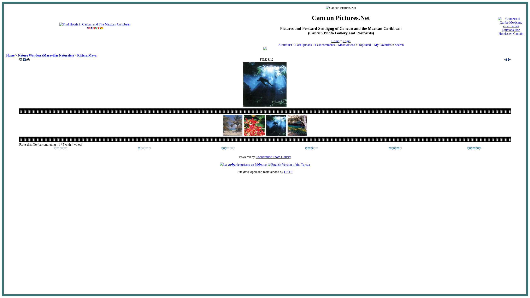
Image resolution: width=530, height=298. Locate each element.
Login (347, 41)
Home (335, 41)
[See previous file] (505, 58)
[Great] (474, 148)
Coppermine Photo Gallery (273, 157)
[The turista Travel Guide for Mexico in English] (288, 164)
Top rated (364, 45)
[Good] (311, 148)
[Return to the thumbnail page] (21, 58)
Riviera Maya (86, 55)
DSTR (288, 172)
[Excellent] (395, 148)
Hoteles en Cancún (511, 33)
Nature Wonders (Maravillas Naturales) (46, 55)
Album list (285, 45)
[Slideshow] (28, 58)
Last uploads (303, 45)
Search (399, 45)
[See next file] (509, 58)
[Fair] (228, 148)
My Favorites (382, 45)
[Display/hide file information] (24, 58)
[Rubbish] (60, 148)
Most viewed (346, 45)
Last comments (325, 45)
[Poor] (144, 148)
